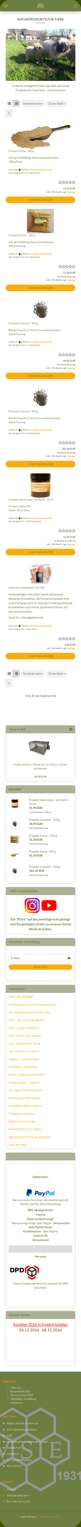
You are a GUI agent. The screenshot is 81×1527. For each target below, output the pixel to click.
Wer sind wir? (14, 1465)
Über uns (15, 1387)
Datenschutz (14, 1447)
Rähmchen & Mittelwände (25, 1098)
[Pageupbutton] (70, 1520)
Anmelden (40, 967)
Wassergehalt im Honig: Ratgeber (29, 1137)
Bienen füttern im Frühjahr (25, 1129)
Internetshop (27, 1516)
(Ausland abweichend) (41, 169)
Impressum (16, 1402)
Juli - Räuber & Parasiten (24, 1051)
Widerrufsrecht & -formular (23, 1423)
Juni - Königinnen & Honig (24, 1043)
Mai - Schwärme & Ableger (25, 1035)
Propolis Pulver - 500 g (21, 235)
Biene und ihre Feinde (22, 1121)
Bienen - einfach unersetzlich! (27, 1074)
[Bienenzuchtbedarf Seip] (40, 5)
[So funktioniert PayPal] (40, 1192)
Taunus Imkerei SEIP (21, 1395)
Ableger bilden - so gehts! (24, 1082)
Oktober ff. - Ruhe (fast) (23, 1066)
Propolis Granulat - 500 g (23, 411)
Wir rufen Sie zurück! (19, 1501)
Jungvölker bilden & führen (25, 1105)
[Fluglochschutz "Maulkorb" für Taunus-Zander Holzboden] (40, 746)
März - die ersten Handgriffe (26, 1020)
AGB (9, 1435)
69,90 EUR (40, 776)
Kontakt (11, 1489)
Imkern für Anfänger (21, 996)
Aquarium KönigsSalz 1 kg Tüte (26, 587)
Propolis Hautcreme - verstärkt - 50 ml (30, 499)
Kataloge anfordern (18, 1495)
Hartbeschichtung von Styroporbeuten (32, 1004)
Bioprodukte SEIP (20, 1391)
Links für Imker (18, 1144)
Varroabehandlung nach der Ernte (29, 1012)
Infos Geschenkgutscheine (21, 1429)
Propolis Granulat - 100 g (23, 323)
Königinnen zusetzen (21, 1113)
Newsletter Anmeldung (23, 1398)
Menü (5, 5)
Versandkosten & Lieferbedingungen (27, 1441)
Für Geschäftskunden (19, 1459)
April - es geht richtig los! (24, 1028)
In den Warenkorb (40, 199)
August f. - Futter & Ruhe (24, 1059)
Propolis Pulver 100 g (21, 151)
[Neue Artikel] (70, 729)
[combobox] (33, 103)
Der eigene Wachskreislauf (25, 1090)
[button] (9, 103)
